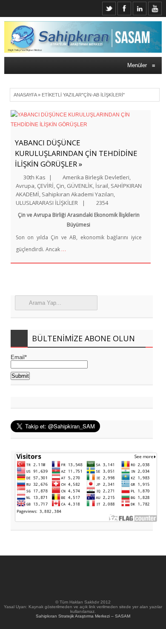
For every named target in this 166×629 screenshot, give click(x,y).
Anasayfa (25, 94)
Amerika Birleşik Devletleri (96, 177)
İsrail (101, 186)
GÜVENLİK (80, 186)
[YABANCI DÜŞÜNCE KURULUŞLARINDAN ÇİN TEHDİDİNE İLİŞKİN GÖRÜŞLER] (81, 120)
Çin (60, 186)
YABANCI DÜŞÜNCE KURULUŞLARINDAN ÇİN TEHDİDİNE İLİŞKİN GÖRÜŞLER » (76, 153)
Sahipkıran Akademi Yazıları (78, 194)
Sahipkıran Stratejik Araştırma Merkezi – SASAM (83, 616)
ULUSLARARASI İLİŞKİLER (47, 203)
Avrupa (25, 186)
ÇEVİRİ (45, 186)
